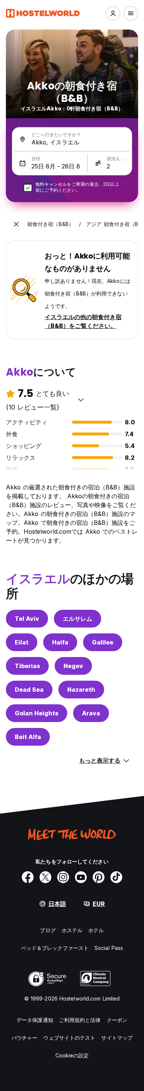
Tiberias (27, 666)
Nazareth (81, 689)
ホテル (96, 930)
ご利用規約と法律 (80, 1020)
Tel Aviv (27, 618)
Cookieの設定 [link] (72, 1055)
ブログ (47, 930)
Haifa (60, 642)
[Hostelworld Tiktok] (116, 877)
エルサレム (77, 618)
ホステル (72, 930)
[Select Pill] (113, 13)
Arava (91, 713)
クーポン (117, 1020)
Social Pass (109, 948)
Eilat (21, 642)
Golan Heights (36, 713)
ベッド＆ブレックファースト (55, 948)
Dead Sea (29, 689)
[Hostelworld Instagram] (63, 877)
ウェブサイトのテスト (69, 1037)
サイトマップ (117, 1037)
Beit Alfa (28, 737)
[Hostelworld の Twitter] (45, 877)
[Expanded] (16, 224)
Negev (73, 666)
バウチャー (24, 1037)
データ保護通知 (35, 1020)
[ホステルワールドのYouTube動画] (81, 877)
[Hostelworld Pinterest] (98, 877)
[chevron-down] (81, 399)
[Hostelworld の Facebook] (28, 877)
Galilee (102, 642)
